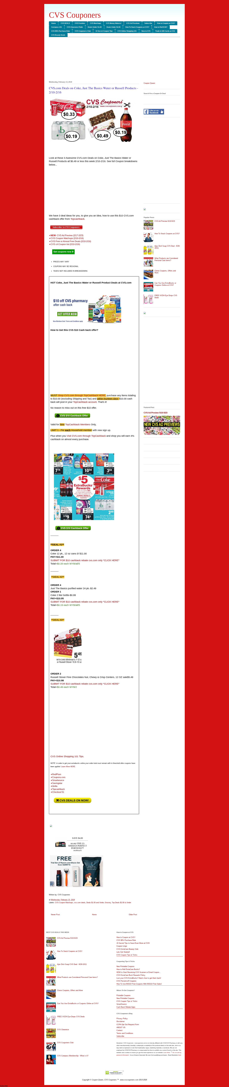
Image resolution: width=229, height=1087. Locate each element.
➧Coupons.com (57, 777)
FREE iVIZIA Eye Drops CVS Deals (71, 1017)
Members (77, 424)
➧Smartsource (57, 780)
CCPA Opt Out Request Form (127, 1024)
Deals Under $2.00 (113, 27)
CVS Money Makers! (113, 23)
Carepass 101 (56, 27)
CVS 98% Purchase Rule (60, 31)
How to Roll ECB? (160, 27)
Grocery (108, 903)
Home (53, 23)
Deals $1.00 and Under (95, 903)
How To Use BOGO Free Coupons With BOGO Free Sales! (139, 984)
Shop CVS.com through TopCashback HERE (81, 395)
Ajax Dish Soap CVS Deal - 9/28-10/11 (72, 964)
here (179, 1055)
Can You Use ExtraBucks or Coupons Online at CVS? (165, 284)
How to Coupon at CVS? (166, 23)
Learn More (167, 1052)
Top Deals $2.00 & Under (121, 903)
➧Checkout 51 (57, 792)
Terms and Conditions (124, 1033)
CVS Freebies (80, 23)
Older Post (133, 915)
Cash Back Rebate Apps (125, 1007)
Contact (119, 1030)
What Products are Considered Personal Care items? (166, 259)
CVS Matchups (95, 23)
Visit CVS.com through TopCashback (86, 436)
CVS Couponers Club (83, 31)
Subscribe (148, 23)
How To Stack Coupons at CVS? (137, 27)
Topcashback (77, 219)
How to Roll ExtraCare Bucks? (128, 969)
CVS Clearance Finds (75, 27)
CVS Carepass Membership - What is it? (72, 1056)
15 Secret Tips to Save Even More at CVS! (133, 943)
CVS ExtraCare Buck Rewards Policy (130, 975)
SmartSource (121, 1004)
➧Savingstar (56, 783)
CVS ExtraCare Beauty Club (127, 949)
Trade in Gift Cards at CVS (165, 31)
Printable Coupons (123, 995)
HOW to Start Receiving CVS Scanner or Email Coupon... (138, 972)
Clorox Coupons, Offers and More (70, 990)
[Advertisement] (114, 59)
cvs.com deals (79, 903)
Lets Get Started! (123, 952)
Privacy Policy (122, 1019)
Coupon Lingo (121, 946)
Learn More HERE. (68, 767)
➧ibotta (53, 786)
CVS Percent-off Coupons (126, 981)
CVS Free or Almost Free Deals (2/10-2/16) (70, 241)
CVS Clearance (63, 1030)
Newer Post (55, 915)
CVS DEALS (65, 23)
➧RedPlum (55, 774)
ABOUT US (120, 1027)
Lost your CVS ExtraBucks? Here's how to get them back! (138, 978)
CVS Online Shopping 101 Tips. (67, 756)
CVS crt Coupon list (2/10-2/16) (64, 244)
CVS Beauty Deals (58, 35)
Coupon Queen (149, 83)
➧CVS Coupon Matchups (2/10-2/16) (66, 238)
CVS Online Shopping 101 (127, 31)
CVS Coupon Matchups (64, 903)
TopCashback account (85, 402)
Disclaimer (120, 1021)
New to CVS (146, 31)
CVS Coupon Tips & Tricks (126, 955)
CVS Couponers (75, 15)
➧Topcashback (57, 789)
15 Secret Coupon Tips (104, 31)
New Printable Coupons (125, 966)
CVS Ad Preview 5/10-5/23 (165, 221)
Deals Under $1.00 (95, 27)
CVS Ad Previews (133, 23)
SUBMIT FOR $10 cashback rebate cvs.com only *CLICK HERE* (84, 560)
